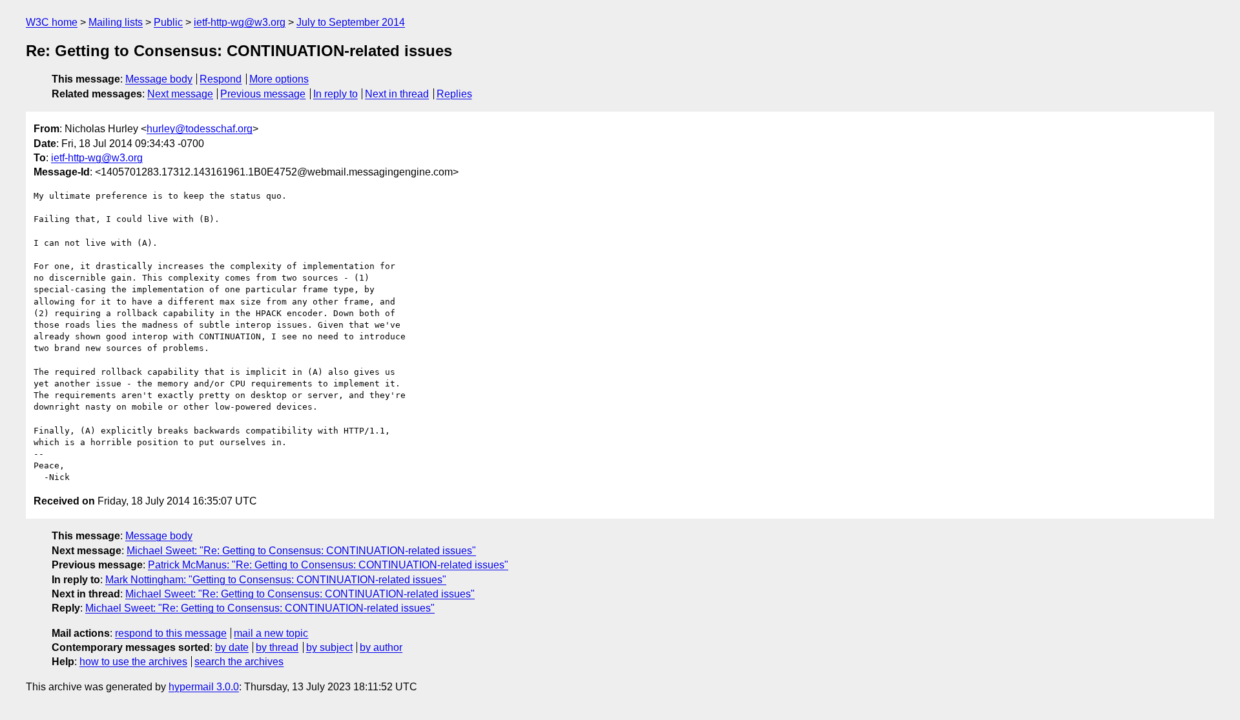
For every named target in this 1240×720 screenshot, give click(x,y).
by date (232, 647)
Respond (221, 79)
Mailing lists (115, 22)
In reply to (335, 93)
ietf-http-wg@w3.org (239, 22)
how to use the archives (133, 661)
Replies (454, 93)
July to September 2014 (350, 22)
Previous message (262, 93)
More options (279, 79)
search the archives (239, 661)
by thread (277, 647)
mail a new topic (271, 633)
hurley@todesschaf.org (200, 128)
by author (381, 647)
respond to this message (171, 633)
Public (168, 22)
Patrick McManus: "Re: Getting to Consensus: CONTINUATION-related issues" (328, 564)
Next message (180, 93)
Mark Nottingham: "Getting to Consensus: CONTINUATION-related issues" (275, 579)
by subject (329, 647)
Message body (158, 79)
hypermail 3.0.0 (204, 686)
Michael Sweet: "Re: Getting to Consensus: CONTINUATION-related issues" (301, 550)
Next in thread (397, 93)
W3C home (52, 22)
